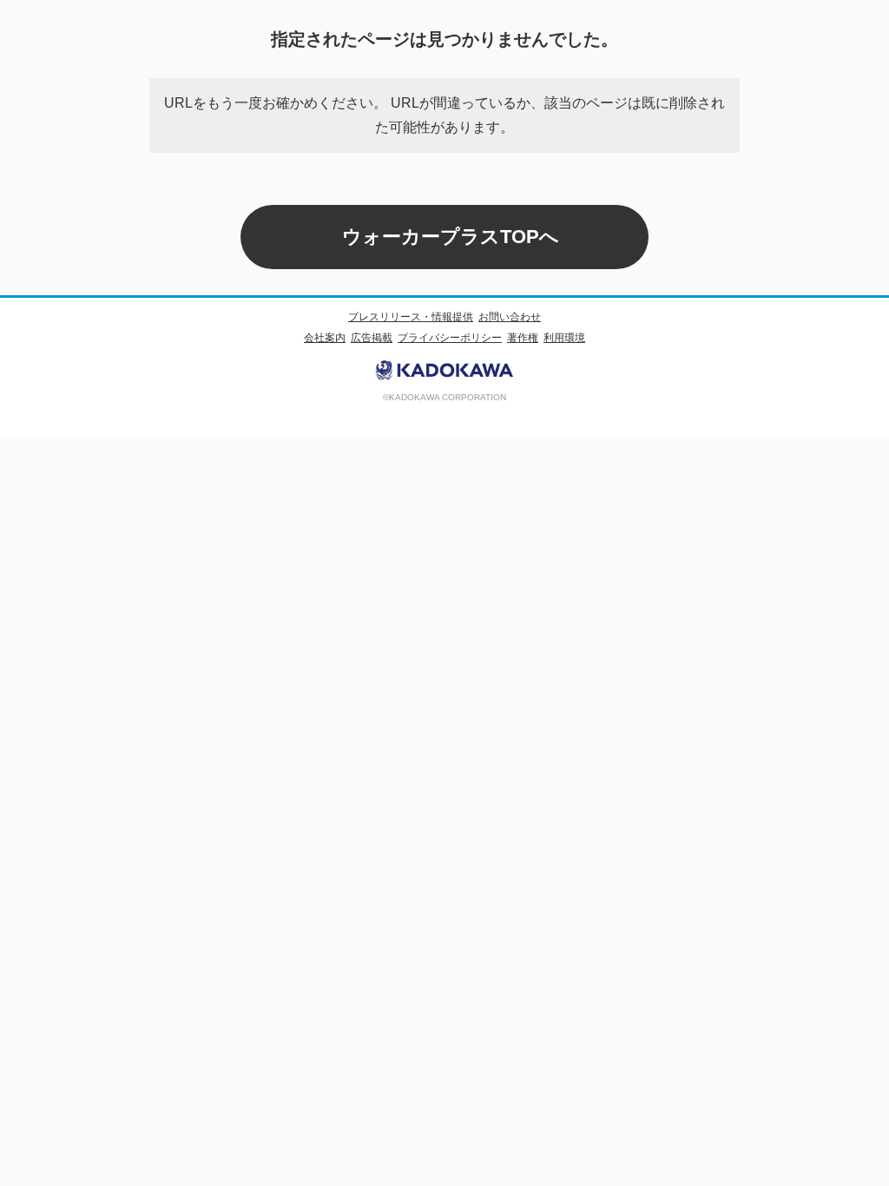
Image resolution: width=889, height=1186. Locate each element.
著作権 (522, 338)
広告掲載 (371, 338)
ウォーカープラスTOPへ (450, 236)
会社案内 (325, 338)
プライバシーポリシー (450, 338)
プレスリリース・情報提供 (410, 317)
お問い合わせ (509, 317)
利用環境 (564, 338)
